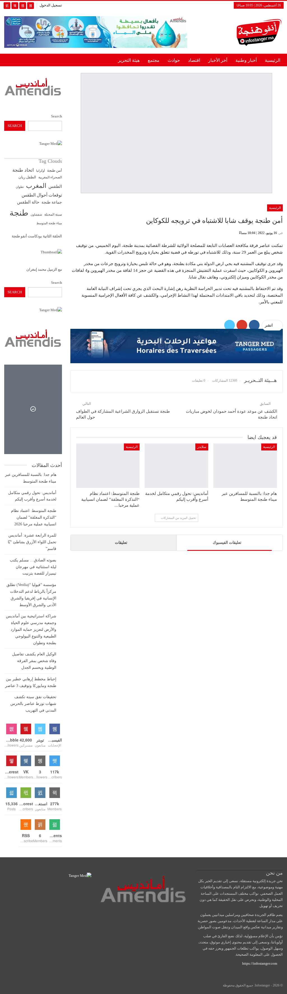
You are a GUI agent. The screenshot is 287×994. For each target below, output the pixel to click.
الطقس (55, 186)
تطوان (20, 186)
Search (56, 116)
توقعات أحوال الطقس (42, 195)
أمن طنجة (54, 171)
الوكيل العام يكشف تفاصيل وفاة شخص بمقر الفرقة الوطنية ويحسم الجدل (34, 661)
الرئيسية (272, 60)
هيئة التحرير (129, 60)
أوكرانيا (40, 170)
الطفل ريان (27, 177)
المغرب (36, 185)
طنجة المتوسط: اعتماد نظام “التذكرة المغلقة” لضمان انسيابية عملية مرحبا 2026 (33, 517)
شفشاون (36, 214)
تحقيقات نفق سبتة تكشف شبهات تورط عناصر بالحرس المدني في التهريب (33, 703)
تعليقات (121, 542)
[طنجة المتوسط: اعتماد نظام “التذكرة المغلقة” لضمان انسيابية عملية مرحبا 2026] (108, 465)
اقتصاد (194, 60)
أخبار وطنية (246, 60)
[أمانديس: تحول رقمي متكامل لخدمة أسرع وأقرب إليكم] (176, 465)
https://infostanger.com (259, 963)
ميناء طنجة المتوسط (49, 223)
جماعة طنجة (51, 202)
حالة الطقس (28, 202)
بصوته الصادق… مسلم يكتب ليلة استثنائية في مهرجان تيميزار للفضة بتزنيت (33, 567)
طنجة (19, 212)
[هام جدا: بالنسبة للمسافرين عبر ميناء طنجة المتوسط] (245, 465)
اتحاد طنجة (23, 170)
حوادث (174, 60)
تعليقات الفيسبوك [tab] (227, 542)
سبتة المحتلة (53, 214)
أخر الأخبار (217, 60)
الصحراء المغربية (50, 177)
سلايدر (201, 447)
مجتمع (153, 60)
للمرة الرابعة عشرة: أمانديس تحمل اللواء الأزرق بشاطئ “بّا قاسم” (32, 542)
